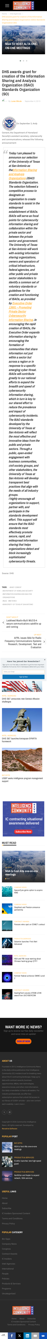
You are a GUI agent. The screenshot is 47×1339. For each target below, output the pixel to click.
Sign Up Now (23, 677)
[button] (23, 661)
